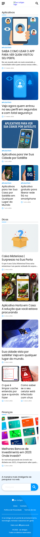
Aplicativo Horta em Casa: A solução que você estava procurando (19, 309)
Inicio (15, 506)
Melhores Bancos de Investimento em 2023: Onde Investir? (17, 452)
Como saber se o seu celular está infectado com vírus (28, 391)
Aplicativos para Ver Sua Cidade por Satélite (18, 156)
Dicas (5, 219)
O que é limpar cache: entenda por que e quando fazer (10, 391)
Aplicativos (8, 12)
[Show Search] (37, 3)
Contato (23, 506)
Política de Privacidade (13, 510)
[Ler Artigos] (20, 500)
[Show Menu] (3, 3)
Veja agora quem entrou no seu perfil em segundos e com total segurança (19, 109)
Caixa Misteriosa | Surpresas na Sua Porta (17, 257)
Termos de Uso (30, 510)
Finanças (7, 412)
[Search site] (34, 487)
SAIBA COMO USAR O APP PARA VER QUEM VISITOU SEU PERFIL (18, 54)
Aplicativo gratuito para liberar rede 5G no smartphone (29, 192)
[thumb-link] (20, 31)
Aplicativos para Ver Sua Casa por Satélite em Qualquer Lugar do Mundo (9, 196)
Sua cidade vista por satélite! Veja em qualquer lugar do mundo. (19, 355)
